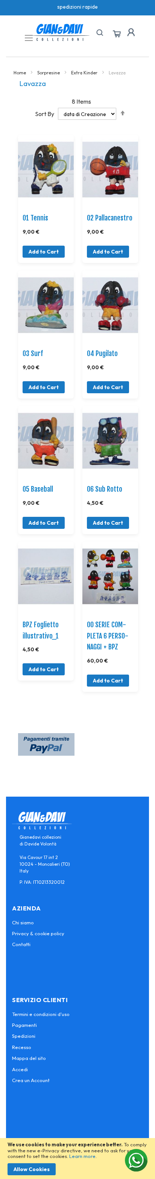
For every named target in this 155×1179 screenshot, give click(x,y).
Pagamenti (24, 1025)
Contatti (21, 944)
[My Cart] (117, 34)
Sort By (44, 114)
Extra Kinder (85, 72)
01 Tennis (35, 218)
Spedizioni (23, 1036)
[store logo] (60, 32)
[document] (77, 1158)
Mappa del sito (29, 1058)
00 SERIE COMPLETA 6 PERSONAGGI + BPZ (107, 635)
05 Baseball (38, 489)
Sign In (131, 32)
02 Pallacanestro (109, 218)
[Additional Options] (46, 753)
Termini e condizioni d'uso (41, 1014)
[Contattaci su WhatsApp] (136, 1160)
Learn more (82, 1156)
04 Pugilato (102, 353)
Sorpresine (49, 72)
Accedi (20, 1069)
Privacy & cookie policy (38, 933)
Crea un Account (31, 1080)
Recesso (21, 1047)
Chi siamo (23, 922)
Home (20, 72)
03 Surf (33, 353)
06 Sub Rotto (104, 489)
